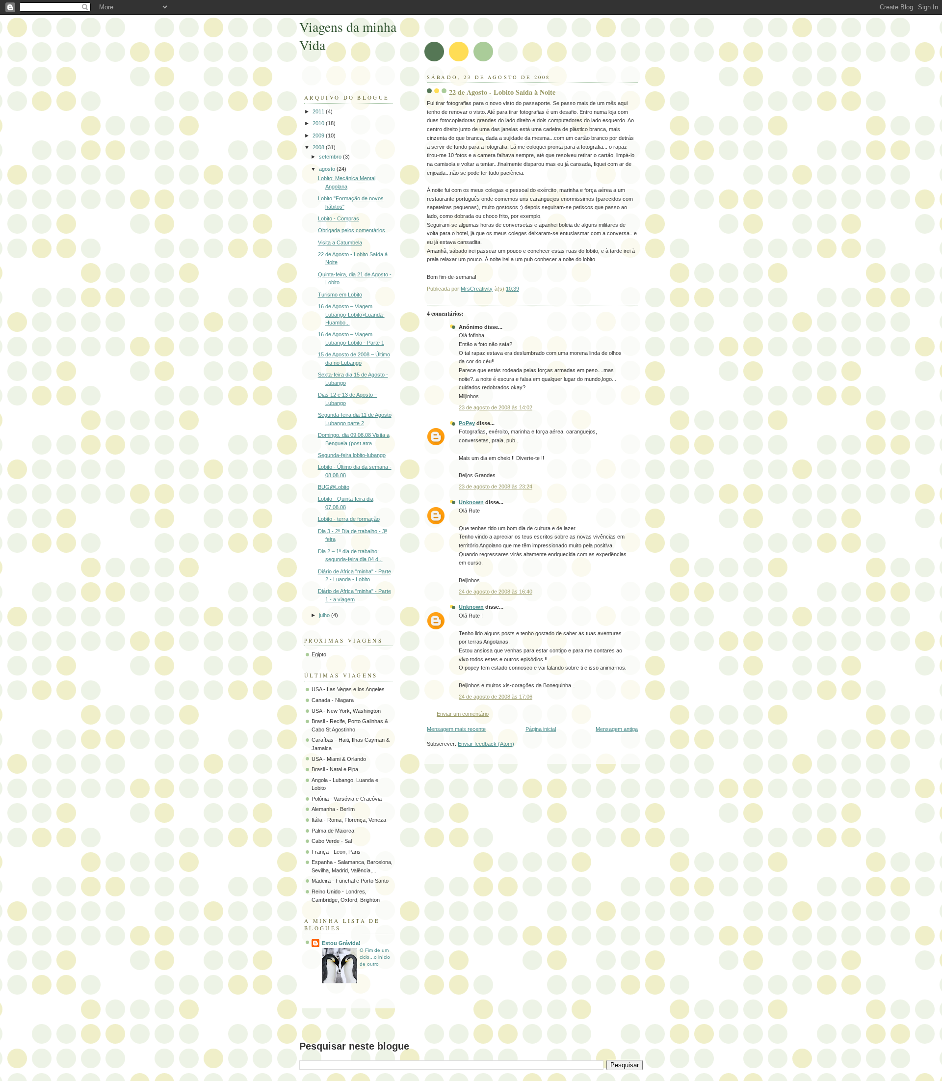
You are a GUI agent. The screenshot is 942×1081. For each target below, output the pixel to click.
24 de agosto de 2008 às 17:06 (495, 697)
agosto (328, 169)
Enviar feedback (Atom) (486, 744)
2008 (319, 147)
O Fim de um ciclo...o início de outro (375, 956)
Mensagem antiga (617, 729)
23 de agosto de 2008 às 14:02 (495, 407)
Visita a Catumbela (340, 242)
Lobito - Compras (338, 218)
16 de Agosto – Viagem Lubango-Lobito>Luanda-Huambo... (351, 314)
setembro (331, 157)
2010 (319, 123)
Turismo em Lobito (340, 294)
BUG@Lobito (333, 487)
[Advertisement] (477, 1076)
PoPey (467, 423)
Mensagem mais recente (456, 729)
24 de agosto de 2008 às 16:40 (495, 592)
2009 (319, 135)
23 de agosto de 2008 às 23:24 (495, 486)
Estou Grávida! (341, 943)
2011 (319, 111)
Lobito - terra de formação (349, 519)
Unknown (471, 502)
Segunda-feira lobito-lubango (352, 455)
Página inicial (540, 729)
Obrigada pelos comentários (351, 230)
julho (325, 615)
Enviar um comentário (463, 714)
